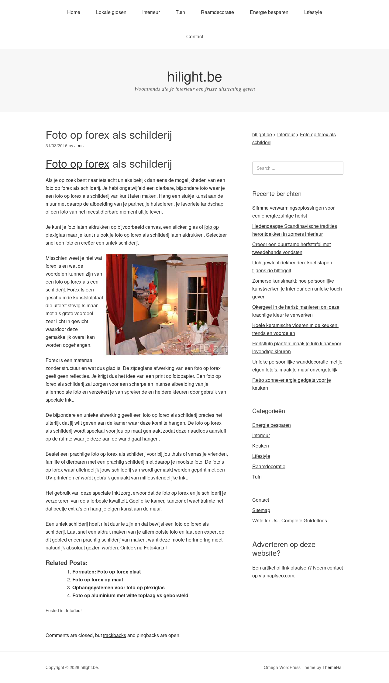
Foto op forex (77, 163)
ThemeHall (332, 667)
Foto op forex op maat (97, 579)
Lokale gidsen (111, 12)
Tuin (180, 12)
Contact (194, 36)
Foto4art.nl (155, 547)
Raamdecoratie (217, 12)
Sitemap (261, 510)
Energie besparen (269, 12)
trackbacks (114, 635)
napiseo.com (280, 575)
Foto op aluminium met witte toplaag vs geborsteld (130, 595)
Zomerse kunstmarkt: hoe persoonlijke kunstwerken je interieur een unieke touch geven (297, 288)
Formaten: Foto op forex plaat (106, 571)
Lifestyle (313, 12)
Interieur (151, 12)
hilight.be (194, 75)
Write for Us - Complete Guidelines (289, 520)
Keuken (260, 445)
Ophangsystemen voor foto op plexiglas (118, 587)
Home (73, 12)
